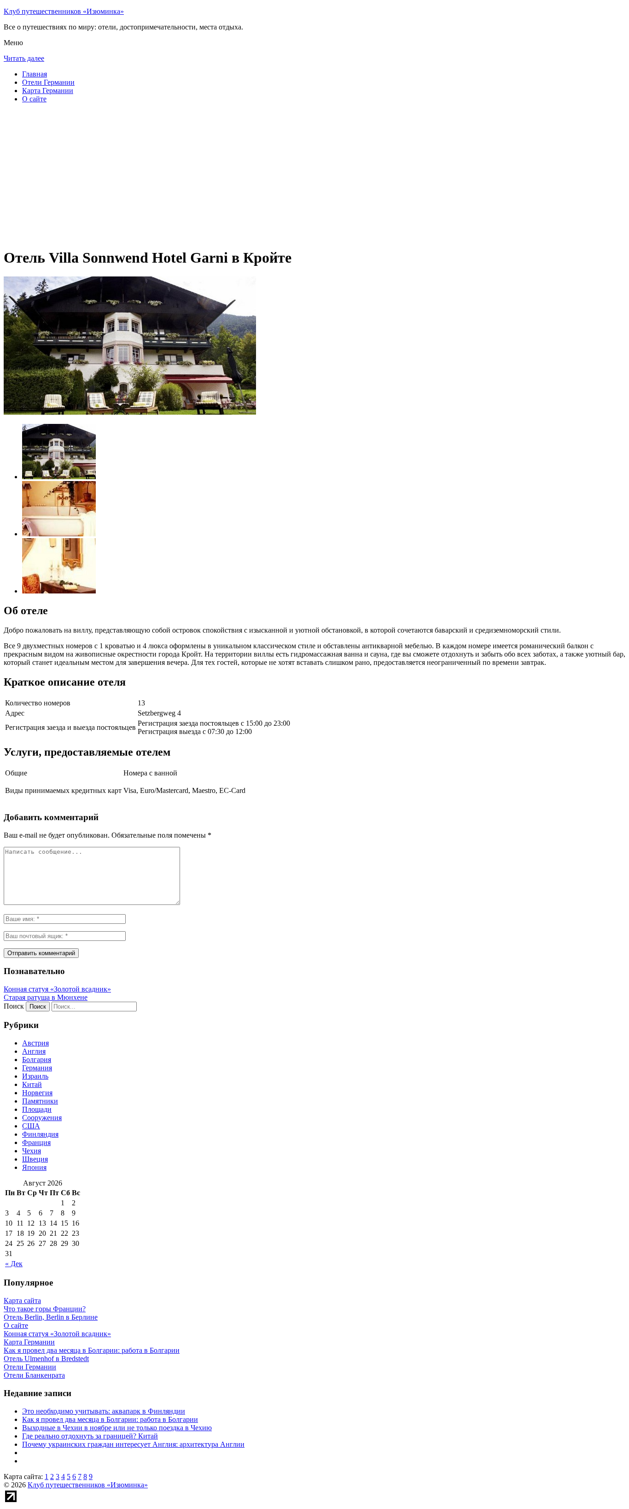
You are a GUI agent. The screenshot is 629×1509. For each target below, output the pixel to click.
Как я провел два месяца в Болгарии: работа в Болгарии (110, 1419)
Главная (34, 74)
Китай (32, 1084)
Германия (37, 1068)
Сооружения (42, 1117)
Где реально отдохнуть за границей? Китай (90, 1436)
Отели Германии (48, 82)
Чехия (31, 1151)
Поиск (14, 1006)
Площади (37, 1109)
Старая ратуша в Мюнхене (45, 997)
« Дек (14, 1264)
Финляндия (40, 1134)
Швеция (35, 1159)
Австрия (35, 1043)
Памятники (40, 1101)
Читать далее (24, 58)
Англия (34, 1051)
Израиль (35, 1076)
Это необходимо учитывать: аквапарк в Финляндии (103, 1411)
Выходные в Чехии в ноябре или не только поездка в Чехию (117, 1428)
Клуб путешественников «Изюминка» (64, 11)
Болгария (36, 1059)
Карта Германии (47, 90)
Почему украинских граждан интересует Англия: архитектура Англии (133, 1444)
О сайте (34, 99)
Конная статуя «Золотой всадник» (57, 989)
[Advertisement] (280, 175)
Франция (36, 1142)
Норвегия (37, 1093)
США (31, 1126)
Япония (34, 1167)
